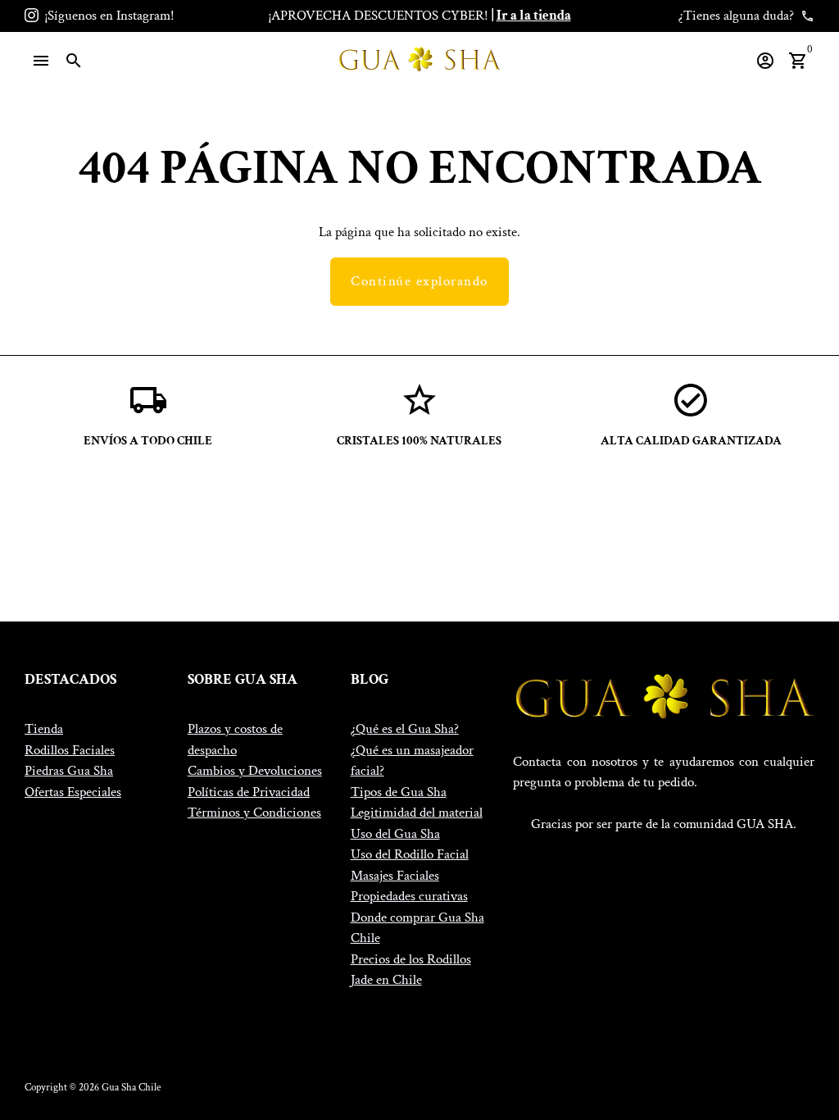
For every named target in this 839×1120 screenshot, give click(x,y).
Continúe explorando (419, 281)
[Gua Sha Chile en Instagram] (32, 16)
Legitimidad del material (417, 813)
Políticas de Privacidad (249, 792)
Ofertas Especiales (73, 792)
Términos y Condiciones (254, 813)
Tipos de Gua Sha (399, 792)
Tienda (44, 729)
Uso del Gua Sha (395, 834)
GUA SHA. (766, 824)
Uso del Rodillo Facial (410, 854)
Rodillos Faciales (70, 750)
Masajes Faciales (395, 876)
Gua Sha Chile (131, 1088)
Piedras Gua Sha (69, 771)
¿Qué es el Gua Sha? (405, 729)
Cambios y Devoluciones (255, 771)
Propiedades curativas (409, 896)
